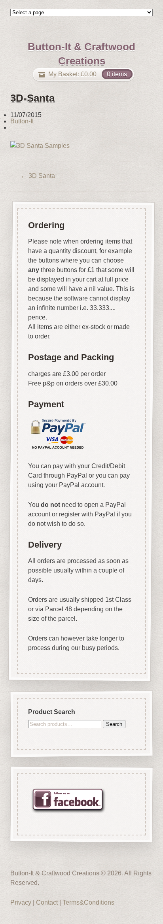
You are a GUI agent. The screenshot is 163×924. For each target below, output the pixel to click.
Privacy (20, 902)
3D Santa (38, 175)
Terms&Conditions (88, 902)
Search (114, 724)
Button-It (22, 121)
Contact (47, 902)
